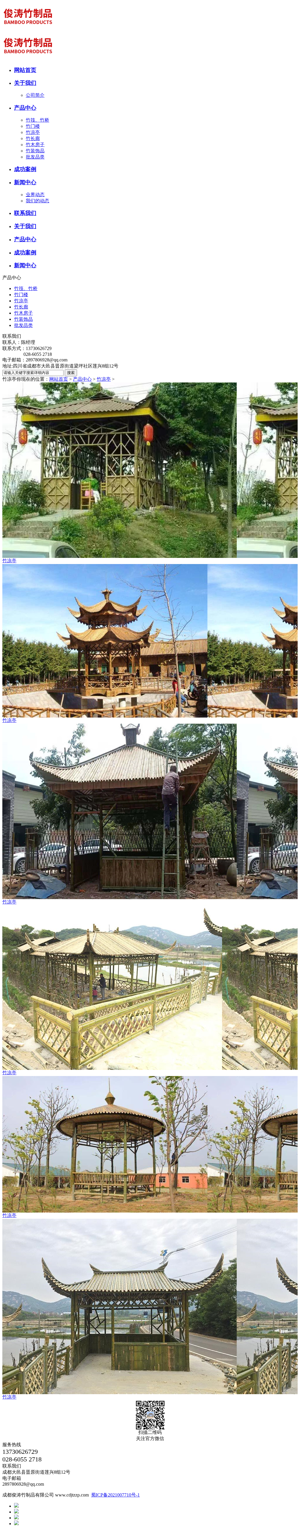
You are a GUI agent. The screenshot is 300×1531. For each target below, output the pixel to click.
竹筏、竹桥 (37, 120)
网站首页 (58, 379)
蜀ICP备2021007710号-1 (115, 1494)
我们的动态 (37, 200)
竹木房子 (35, 144)
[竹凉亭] (150, 470)
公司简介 (35, 95)
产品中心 (82, 379)
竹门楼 (33, 126)
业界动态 (35, 194)
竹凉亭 (33, 132)
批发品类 (35, 156)
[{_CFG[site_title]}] (28, 29)
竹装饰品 (35, 150)
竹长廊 (33, 138)
